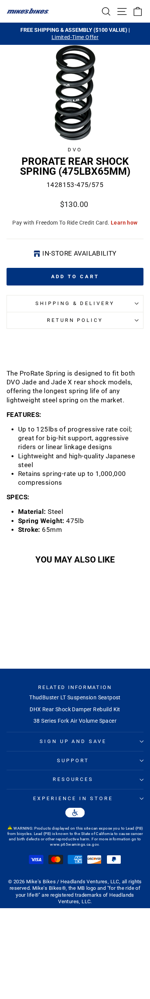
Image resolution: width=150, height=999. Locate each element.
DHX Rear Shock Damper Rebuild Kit (75, 709)
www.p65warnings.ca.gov (74, 844)
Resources (73, 779)
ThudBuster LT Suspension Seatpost (75, 697)
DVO (75, 150)
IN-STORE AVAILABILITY (79, 253)
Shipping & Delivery (75, 303)
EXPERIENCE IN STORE (73, 798)
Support (73, 760)
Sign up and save (73, 741)
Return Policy (75, 320)
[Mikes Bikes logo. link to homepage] (28, 11)
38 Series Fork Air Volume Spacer (75, 721)
